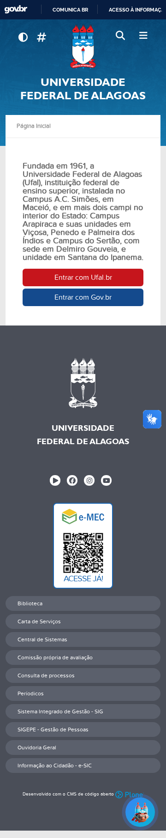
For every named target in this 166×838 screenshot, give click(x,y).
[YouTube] (106, 480)
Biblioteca (30, 603)
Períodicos (31, 693)
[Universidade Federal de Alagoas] (83, 46)
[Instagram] (89, 480)
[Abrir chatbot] (140, 812)
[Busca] (121, 36)
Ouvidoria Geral (37, 747)
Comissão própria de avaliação (55, 657)
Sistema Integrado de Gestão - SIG (60, 711)
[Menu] (143, 36)
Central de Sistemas (42, 639)
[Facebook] (72, 480)
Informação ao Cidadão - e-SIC (55, 765)
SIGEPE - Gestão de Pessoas (53, 729)
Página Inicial (34, 126)
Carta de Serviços (39, 621)
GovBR (15, 9)
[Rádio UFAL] (55, 480)
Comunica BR (70, 9)
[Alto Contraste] (22, 37)
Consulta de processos (46, 675)
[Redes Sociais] (41, 37)
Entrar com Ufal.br (83, 277)
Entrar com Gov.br (83, 297)
